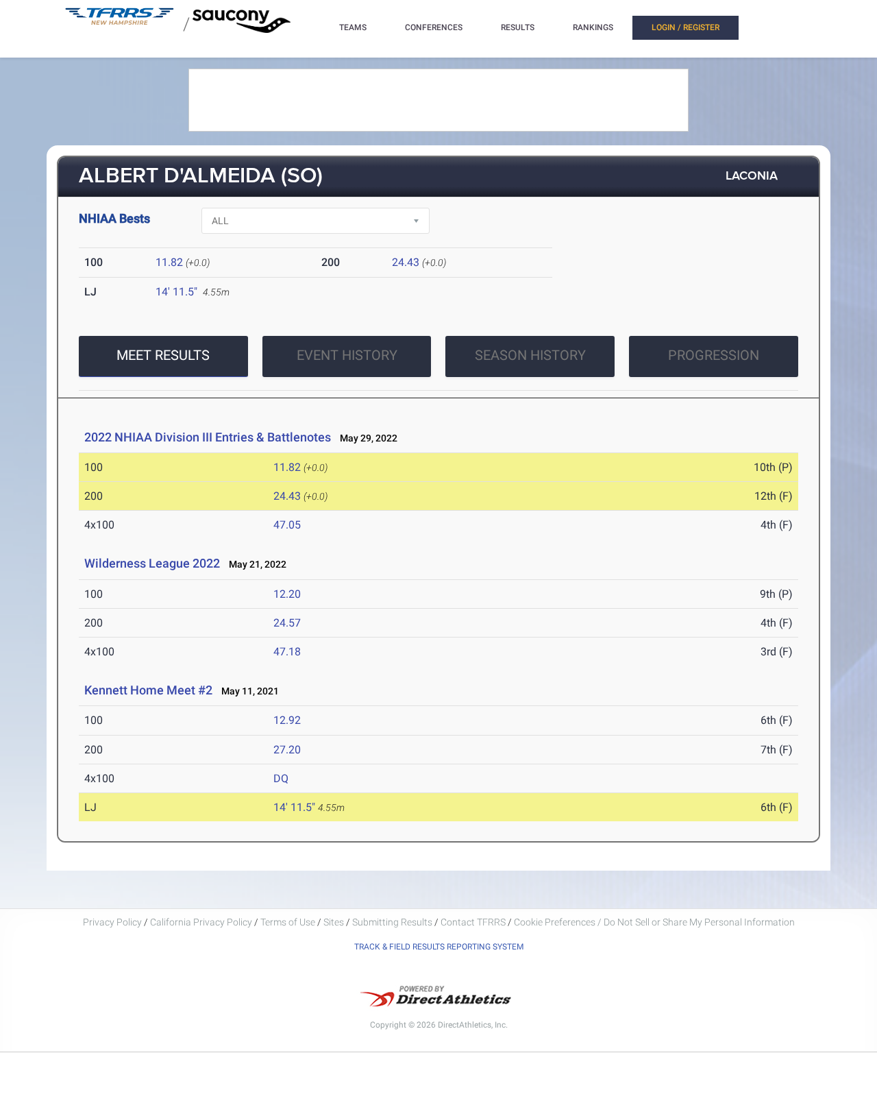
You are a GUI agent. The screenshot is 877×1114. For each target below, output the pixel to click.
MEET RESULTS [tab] (163, 355)
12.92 (287, 720)
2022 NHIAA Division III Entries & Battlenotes (207, 437)
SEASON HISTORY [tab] (530, 355)
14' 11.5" (176, 291)
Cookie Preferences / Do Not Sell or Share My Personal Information (654, 922)
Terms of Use (287, 922)
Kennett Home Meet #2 (148, 690)
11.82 (169, 262)
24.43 (405, 262)
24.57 (287, 622)
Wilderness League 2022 (152, 563)
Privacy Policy (112, 922)
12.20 (287, 594)
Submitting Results (392, 922)
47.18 (287, 651)
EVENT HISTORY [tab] (347, 355)
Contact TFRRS (474, 922)
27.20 (287, 749)
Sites (333, 922)
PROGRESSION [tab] (713, 355)
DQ (280, 778)
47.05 (287, 524)
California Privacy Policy (201, 922)
